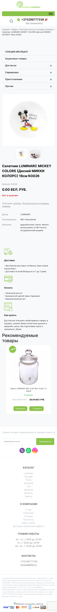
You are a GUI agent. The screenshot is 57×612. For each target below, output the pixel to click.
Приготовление (28, 79)
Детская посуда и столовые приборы (36, 29)
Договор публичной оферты (28, 526)
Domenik (28, 483)
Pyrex (29, 479)
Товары (14, 29)
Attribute (28, 489)
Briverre (28, 493)
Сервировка (28, 72)
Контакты (28, 519)
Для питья (28, 65)
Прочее (28, 86)
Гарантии (29, 513)
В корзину (37, 408)
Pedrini (28, 496)
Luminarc (17, 203)
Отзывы (28, 516)
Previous (6, 120)
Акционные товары (16, 58)
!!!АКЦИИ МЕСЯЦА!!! (16, 51)
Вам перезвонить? (34, 23)
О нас (28, 509)
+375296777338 (32, 19)
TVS (28, 486)
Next (51, 120)
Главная (5, 29)
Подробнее (20, 408)
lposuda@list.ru (28, 564)
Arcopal (28, 476)
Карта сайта (28, 522)
